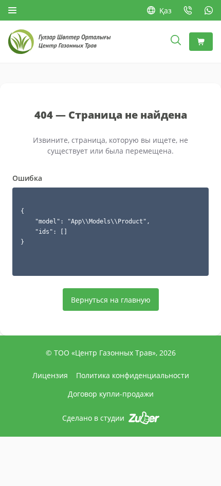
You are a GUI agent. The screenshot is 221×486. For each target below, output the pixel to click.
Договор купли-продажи (111, 394)
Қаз (165, 10)
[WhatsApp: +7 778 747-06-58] (209, 10)
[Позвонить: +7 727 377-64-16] (188, 10)
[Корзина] (201, 41)
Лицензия (50, 375)
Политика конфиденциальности (132, 375)
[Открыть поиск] (176, 41)
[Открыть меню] (12, 10)
